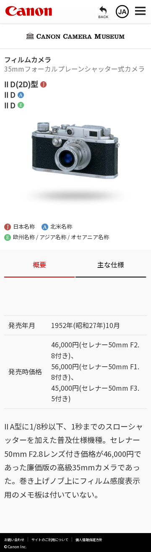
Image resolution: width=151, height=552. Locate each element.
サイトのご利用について (49, 539)
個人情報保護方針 (89, 539)
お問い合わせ (14, 539)
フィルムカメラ (27, 59)
